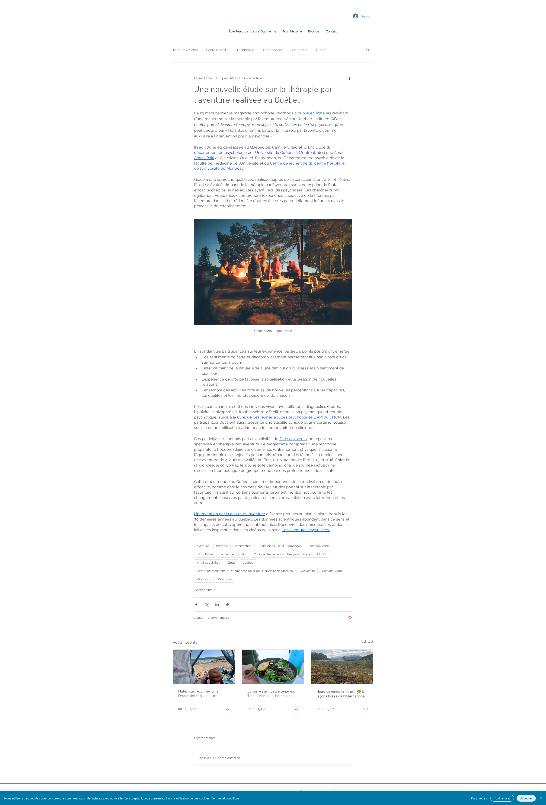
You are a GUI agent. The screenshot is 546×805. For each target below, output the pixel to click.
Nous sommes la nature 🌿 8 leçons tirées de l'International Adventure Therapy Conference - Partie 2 (342, 694)
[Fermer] (540, 798)
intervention (243, 546)
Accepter (526, 798)
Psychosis (204, 579)
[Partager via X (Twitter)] (207, 604)
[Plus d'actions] (349, 78)
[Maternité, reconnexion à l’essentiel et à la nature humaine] (204, 667)
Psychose (224, 579)
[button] (368, 49)
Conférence (272, 50)
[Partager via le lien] (227, 604)
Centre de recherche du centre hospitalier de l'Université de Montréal (245, 571)
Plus (319, 50)
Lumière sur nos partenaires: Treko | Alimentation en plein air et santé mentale (271, 693)
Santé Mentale (217, 50)
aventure (203, 546)
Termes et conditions (225, 798)
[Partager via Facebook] (196, 604)
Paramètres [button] (479, 798)
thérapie (222, 546)
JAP (244, 554)
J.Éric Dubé (205, 554)
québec (248, 562)
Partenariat (299, 50)
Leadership (245, 50)
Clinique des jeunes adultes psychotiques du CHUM (290, 554)
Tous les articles (185, 50)
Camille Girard (332, 571)
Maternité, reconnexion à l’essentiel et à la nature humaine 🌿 (198, 693)
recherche (227, 554)
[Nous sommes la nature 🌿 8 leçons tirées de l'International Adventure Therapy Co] (342, 667)
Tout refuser (502, 798)
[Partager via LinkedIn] (217, 604)
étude (231, 562)
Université (308, 571)
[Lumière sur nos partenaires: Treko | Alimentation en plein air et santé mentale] (273, 667)
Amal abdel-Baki (208, 562)
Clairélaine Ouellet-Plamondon (280, 546)
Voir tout (367, 641)
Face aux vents (319, 546)
